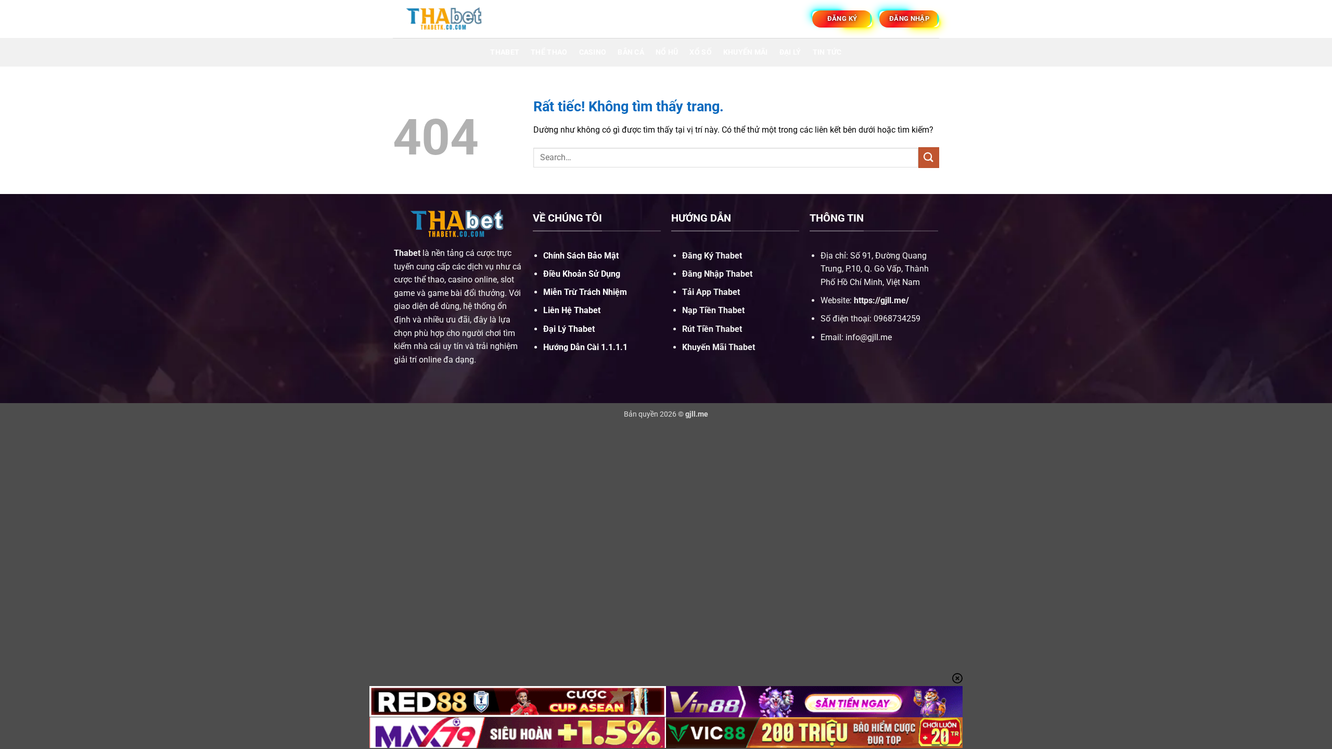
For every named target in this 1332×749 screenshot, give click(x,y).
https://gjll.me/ (881, 300)
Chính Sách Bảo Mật (581, 256)
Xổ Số (700, 52)
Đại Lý (790, 52)
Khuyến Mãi (745, 52)
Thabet (504, 52)
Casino (593, 52)
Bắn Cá (631, 52)
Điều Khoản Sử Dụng (581, 274)
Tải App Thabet (711, 292)
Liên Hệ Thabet (571, 310)
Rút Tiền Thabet (712, 329)
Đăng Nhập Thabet (717, 274)
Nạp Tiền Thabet (713, 310)
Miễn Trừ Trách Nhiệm (585, 292)
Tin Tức (827, 52)
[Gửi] (928, 157)
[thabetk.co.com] (445, 18)
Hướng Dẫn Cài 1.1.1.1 (585, 347)
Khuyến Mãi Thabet (718, 347)
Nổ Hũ (667, 52)
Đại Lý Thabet (569, 329)
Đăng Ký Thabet (712, 256)
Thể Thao (549, 52)
